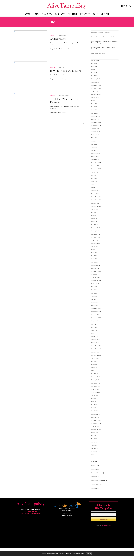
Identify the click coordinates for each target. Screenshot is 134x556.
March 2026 (94, 76)
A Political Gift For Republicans (100, 32)
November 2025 (96, 88)
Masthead (23, 509)
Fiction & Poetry (96, 473)
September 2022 (96, 206)
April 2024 (94, 147)
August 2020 (95, 284)
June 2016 (94, 439)
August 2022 (95, 209)
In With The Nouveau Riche (65, 70)
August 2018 (95, 358)
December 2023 (96, 159)
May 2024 (94, 144)
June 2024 (94, 141)
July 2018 (94, 361)
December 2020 (96, 271)
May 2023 (94, 181)
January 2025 (95, 119)
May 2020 (94, 293)
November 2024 (96, 125)
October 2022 (95, 203)
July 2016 (94, 436)
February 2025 (95, 116)
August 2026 (95, 60)
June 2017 (94, 401)
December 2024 (96, 122)
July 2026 (94, 63)
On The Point (101, 14)
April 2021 (94, 259)
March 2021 (94, 262)
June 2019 (94, 327)
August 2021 (94, 246)
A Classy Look (58, 38)
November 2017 (96, 386)
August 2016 (95, 433)
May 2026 (94, 69)
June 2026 (94, 66)
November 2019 (96, 311)
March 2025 (94, 113)
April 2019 (94, 333)
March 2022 (94, 225)
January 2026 (95, 82)
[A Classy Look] (30, 43)
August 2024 (95, 135)
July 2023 (94, 175)
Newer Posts (78, 124)
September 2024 (96, 132)
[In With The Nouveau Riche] (30, 74)
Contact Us (37, 509)
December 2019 (96, 308)
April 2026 (94, 73)
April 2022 (94, 222)
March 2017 (94, 411)
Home (27, 14)
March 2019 (94, 336)
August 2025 (95, 97)
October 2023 (95, 166)
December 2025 (96, 85)
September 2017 (96, 392)
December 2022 (96, 197)
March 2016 (94, 448)
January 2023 (95, 194)
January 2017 (95, 417)
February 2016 (95, 451)
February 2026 (95, 79)
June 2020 (94, 290)
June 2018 (94, 364)
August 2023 (95, 172)
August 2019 (95, 321)
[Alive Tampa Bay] (67, 6)
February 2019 (95, 339)
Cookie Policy (80, 553)
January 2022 (95, 231)
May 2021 (94, 256)
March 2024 (94, 150)
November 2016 (96, 423)
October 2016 (95, 426)
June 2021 (94, 253)
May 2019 (94, 330)
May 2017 (94, 405)
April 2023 (94, 184)
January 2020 (95, 305)
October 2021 (95, 240)
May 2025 (94, 107)
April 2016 (94, 445)
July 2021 (93, 249)
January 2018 (95, 380)
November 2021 (96, 237)
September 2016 (96, 429)
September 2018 (96, 355)
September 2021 (96, 243)
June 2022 (94, 215)
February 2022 (95, 228)
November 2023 (96, 163)
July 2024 (94, 138)
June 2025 (94, 104)
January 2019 (95, 343)
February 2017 (95, 414)
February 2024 (95, 153)
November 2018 (96, 349)
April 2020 (94, 296)
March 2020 (94, 299)
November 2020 (96, 274)
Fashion (60, 14)
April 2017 (94, 408)
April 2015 (94, 454)
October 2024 (95, 128)
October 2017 (95, 389)
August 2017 (94, 395)
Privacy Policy (106, 525)
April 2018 (94, 370)
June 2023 (94, 178)
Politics (85, 14)
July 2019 (94, 324)
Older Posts (20, 124)
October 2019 (95, 315)
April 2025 (94, 110)
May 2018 (94, 367)
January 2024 (95, 156)
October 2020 (95, 277)
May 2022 (94, 218)
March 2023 (94, 187)
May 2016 (94, 442)
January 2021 (95, 268)
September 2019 (96, 318)
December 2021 (95, 234)
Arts (36, 14)
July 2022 (94, 212)
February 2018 (95, 377)
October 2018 (95, 352)
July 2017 (93, 398)
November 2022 (96, 200)
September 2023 (96, 169)
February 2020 (95, 302)
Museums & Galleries (97, 480)
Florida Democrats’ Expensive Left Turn (103, 37)
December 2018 (96, 346)
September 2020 (96, 280)
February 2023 (95, 190)
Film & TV (46, 14)
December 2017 (95, 383)
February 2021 (95, 265)
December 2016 (96, 420)
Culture (72, 14)
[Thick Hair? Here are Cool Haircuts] (30, 105)
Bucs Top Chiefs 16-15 (98, 53)
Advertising (30, 509)
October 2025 (95, 91)
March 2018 (94, 374)
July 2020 (94, 287)
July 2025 (94, 100)
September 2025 (96, 94)
